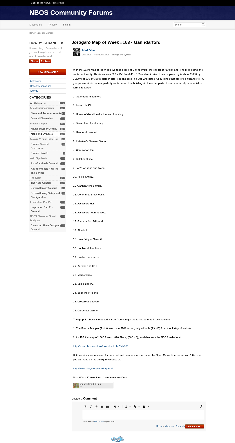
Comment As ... (195, 426)
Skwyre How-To (39, 153)
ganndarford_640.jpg (90, 384)
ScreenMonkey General (44, 188)
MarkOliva (88, 50)
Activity (53, 24)
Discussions (35, 24)
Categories (35, 81)
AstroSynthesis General (44, 163)
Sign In (66, 24)
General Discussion (42, 118)
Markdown (99, 421)
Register (45, 61)
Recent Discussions (40, 86)
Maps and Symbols (42, 133)
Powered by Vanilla (117, 439)
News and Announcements (46, 113)
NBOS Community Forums (71, 12)
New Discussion (47, 71)
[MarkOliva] (76, 52)
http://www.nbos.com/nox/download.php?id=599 (101, 346)
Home (159, 426)
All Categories (38, 103)
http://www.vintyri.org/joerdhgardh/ (93, 368)
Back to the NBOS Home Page (47, 2)
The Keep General (41, 182)
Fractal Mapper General (44, 128)
